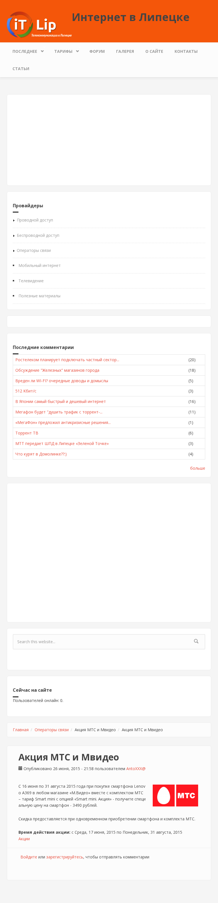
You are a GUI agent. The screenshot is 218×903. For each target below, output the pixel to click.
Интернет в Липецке (131, 16)
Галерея (125, 51)
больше (197, 468)
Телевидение (31, 280)
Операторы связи (34, 250)
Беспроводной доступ (38, 235)
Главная (21, 729)
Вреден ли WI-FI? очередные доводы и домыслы (61, 380)
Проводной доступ (35, 220)
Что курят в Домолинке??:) (41, 454)
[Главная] (39, 24)
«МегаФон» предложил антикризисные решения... (63, 422)
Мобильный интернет (39, 265)
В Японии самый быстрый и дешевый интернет (60, 401)
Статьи (20, 68)
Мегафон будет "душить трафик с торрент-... (58, 412)
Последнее (22, 50)
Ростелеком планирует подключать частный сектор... (67, 359)
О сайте (154, 51)
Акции (24, 838)
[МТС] (175, 795)
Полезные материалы (39, 295)
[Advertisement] (109, 140)
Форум (97, 51)
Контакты (186, 51)
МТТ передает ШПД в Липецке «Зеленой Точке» (62, 443)
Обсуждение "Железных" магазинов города (57, 370)
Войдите (28, 857)
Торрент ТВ (26, 433)
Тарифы (60, 50)
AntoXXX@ (136, 768)
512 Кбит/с (25, 391)
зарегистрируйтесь (64, 857)
